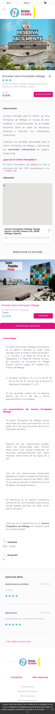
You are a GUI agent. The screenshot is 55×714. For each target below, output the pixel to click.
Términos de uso (27, 696)
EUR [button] (26, 2)
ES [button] (8, 2)
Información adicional (27, 325)
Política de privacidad (27, 700)
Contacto (16, 677)
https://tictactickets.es (27, 691)
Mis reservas (40, 677)
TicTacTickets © (27, 686)
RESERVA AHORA (43, 94)
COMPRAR (43, 316)
